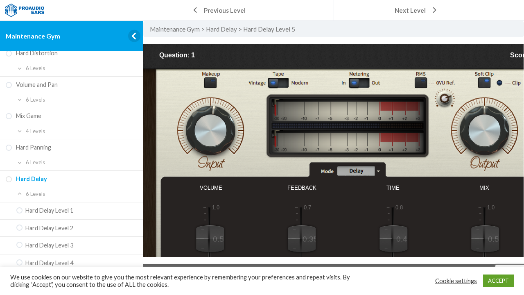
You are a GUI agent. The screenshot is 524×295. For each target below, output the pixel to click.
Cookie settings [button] (456, 280)
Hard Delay (221, 29)
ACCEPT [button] (498, 280)
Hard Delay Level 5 (269, 29)
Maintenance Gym (33, 36)
